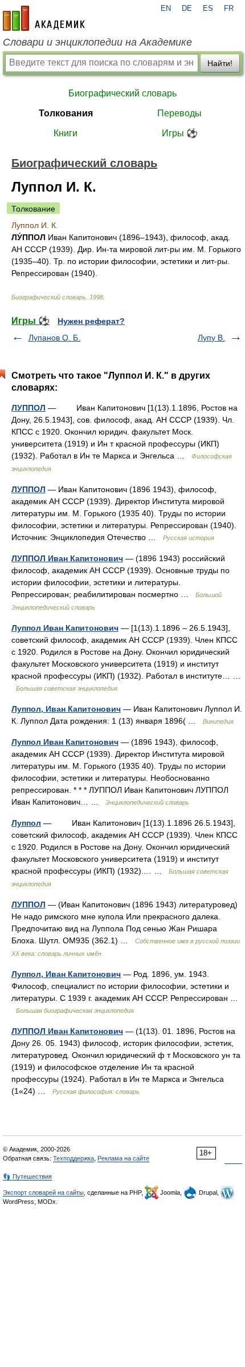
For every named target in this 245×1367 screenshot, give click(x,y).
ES (208, 9)
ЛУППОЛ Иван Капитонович (67, 558)
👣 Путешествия (27, 1176)
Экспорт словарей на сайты (43, 1192)
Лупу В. (211, 337)
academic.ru (44, 18)
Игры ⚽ (180, 133)
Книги (65, 133)
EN (166, 9)
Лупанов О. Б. (54, 337)
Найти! (219, 63)
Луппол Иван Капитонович (65, 627)
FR (229, 9)
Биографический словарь (122, 93)
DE (187, 9)
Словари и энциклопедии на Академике (97, 42)
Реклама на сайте (123, 1158)
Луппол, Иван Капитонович (66, 708)
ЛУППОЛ (28, 407)
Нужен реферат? (91, 321)
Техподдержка (73, 1158)
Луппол (26, 822)
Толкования (66, 113)
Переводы (179, 113)
